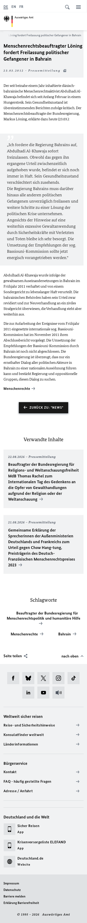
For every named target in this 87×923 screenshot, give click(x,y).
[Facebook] (14, 678)
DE (5, 6)
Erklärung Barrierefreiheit (21, 903)
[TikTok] (75, 678)
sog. (72, 245)
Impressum (11, 883)
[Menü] (78, 7)
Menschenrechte (16, 388)
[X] (44, 678)
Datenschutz (12, 890)
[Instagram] (60, 678)
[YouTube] (44, 693)
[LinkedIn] (29, 693)
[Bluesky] (29, 678)
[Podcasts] (60, 693)
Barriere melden (14, 896)
